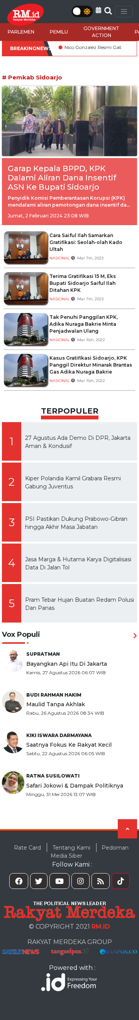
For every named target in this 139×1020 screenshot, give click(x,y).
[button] (98, 10)
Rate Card (27, 847)
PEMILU (59, 32)
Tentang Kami (71, 847)
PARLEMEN (21, 32)
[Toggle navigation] (124, 11)
